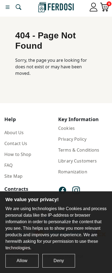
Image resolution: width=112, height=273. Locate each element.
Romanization (72, 172)
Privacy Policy (72, 139)
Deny (59, 260)
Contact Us (15, 143)
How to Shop (18, 154)
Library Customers (77, 161)
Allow (22, 260)
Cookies (66, 128)
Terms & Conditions (78, 150)
